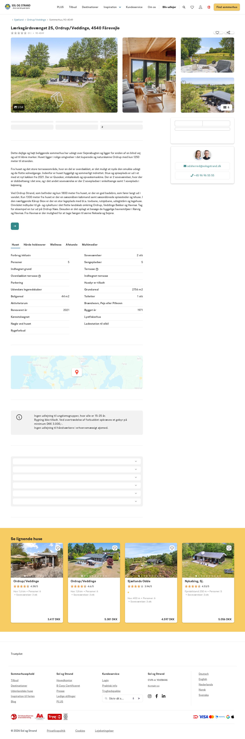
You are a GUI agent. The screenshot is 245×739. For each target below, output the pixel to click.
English (203, 679)
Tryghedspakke (111, 691)
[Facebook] (156, 696)
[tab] (25, 576)
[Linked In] (163, 696)
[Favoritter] (192, 7)
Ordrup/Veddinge (36, 19)
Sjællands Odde (139, 581)
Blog (13, 701)
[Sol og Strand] (17, 7)
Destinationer (90, 7)
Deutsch (204, 674)
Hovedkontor (64, 680)
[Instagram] (149, 696)
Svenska (204, 695)
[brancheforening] (22, 719)
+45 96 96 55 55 (204, 175)
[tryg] (56, 719)
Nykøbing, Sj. (194, 581)
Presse (60, 691)
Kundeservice (134, 7)
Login (105, 680)
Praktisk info (109, 686)
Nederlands (206, 684)
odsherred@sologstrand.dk (204, 166)
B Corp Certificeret (68, 686)
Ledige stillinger (66, 696)
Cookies (80, 731)
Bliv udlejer (169, 7)
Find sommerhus (226, 7)
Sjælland (19, 19)
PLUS (60, 7)
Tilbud (73, 7)
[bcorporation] (66, 719)
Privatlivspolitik (56, 731)
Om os (152, 7)
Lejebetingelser (104, 731)
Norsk (202, 690)
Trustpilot (16, 654)
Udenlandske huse (22, 691)
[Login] (200, 7)
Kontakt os (153, 685)
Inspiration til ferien (23, 696)
